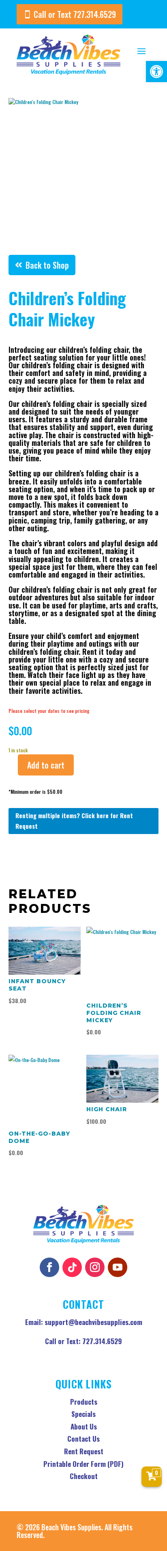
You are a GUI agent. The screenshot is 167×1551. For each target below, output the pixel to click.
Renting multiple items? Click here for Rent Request (74, 820)
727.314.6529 (102, 1341)
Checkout (84, 1476)
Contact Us (83, 1439)
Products (83, 1402)
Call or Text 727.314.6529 (75, 14)
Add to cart (45, 765)
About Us (84, 1426)
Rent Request (83, 1451)
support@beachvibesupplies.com (93, 1322)
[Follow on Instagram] (95, 1267)
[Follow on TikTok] (72, 1267)
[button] (156, 71)
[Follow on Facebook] (49, 1267)
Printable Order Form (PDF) (83, 1464)
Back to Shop (47, 265)
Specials (83, 1414)
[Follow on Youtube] (117, 1267)
